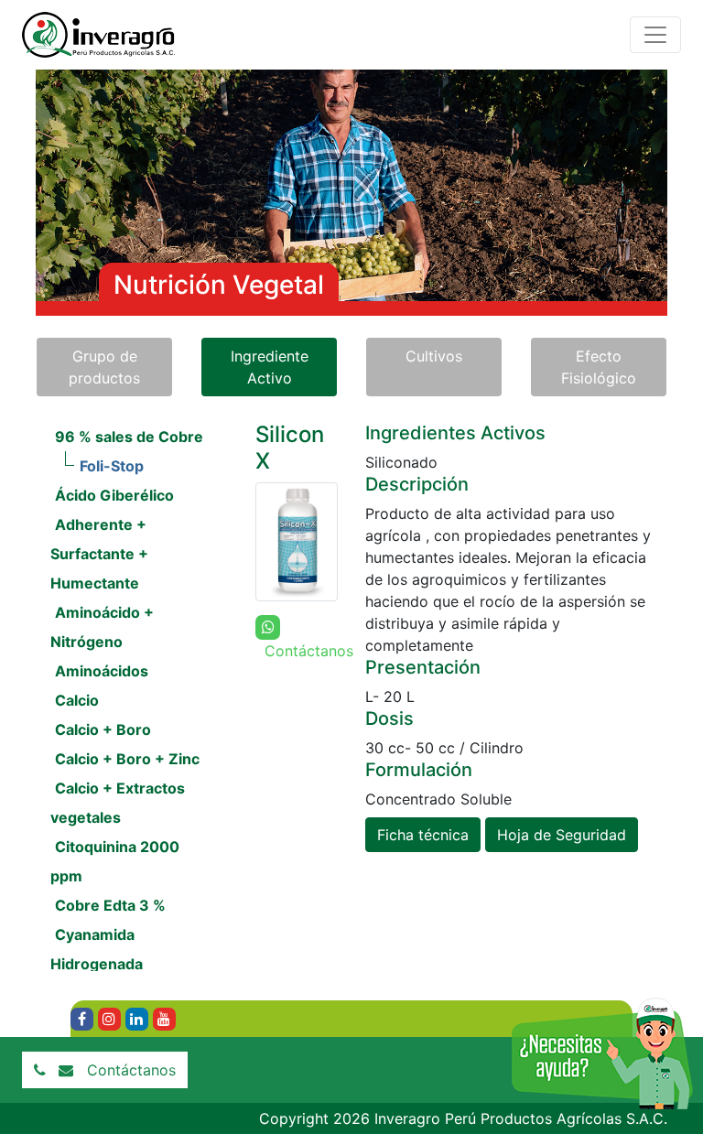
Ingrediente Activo (269, 367)
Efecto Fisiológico (598, 367)
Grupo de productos (104, 367)
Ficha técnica (423, 835)
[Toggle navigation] (655, 34)
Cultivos (434, 356)
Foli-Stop (112, 466)
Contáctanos (131, 1070)
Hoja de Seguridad (561, 835)
